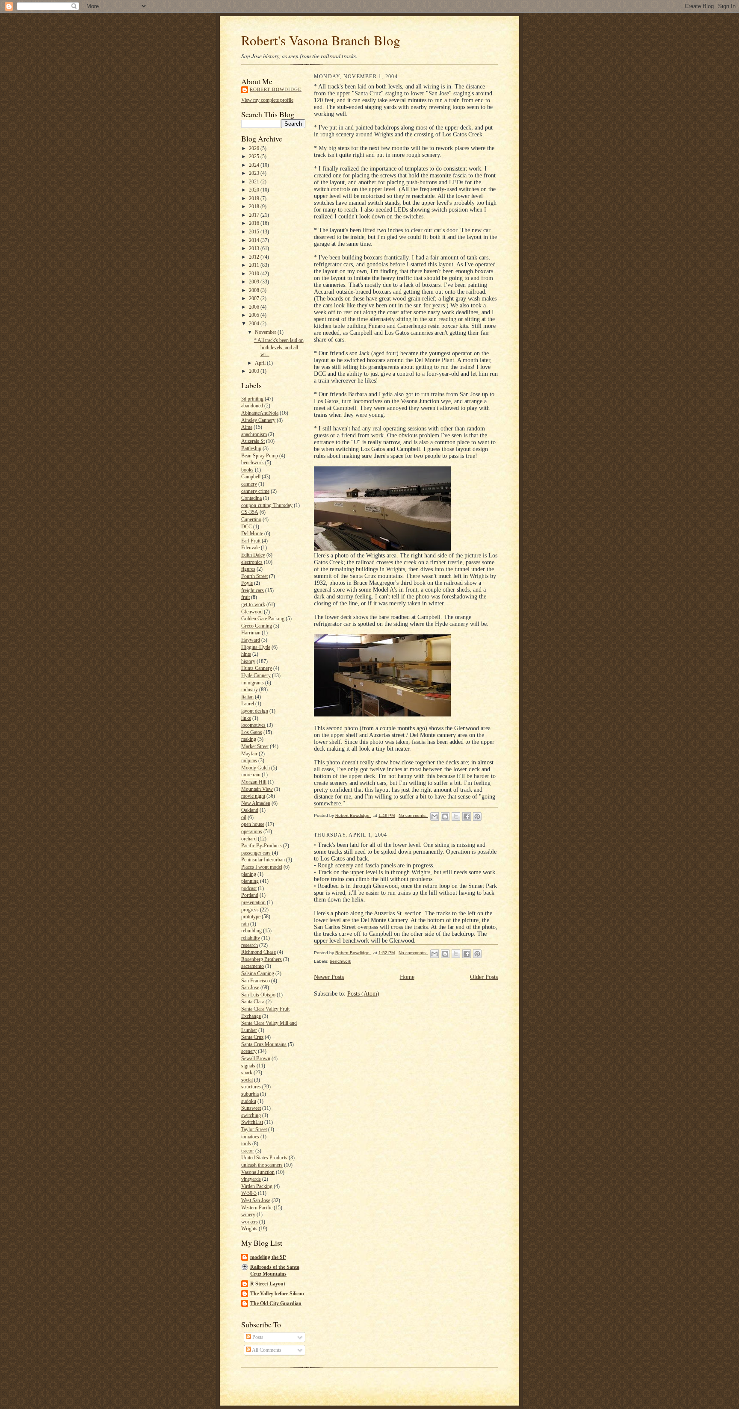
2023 (254, 173)
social (247, 1080)
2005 (254, 315)
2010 (254, 274)
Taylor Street (254, 1129)
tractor (247, 1151)
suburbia (250, 1094)
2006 (254, 307)
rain (245, 924)
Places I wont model (261, 867)
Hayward (250, 640)
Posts (257, 1337)
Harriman (250, 633)
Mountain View (257, 789)
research (249, 945)
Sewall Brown (255, 1058)
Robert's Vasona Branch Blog (320, 40)
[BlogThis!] (445, 816)
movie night (253, 796)
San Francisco (255, 981)
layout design (254, 711)
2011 (254, 265)
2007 (254, 298)
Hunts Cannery (256, 668)
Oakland (249, 810)
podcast (249, 888)
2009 (254, 282)
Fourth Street (254, 576)
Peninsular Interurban (263, 860)
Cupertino (251, 519)
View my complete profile (267, 100)
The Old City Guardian (276, 1303)
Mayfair (249, 754)
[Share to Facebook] (466, 816)
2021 (254, 182)
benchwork (252, 463)
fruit (245, 597)
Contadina (251, 498)
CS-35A (249, 512)
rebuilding (251, 931)
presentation (253, 902)
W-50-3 (249, 1193)
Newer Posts (329, 977)
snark (246, 1073)
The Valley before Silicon (277, 1294)
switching (251, 1115)
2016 (254, 223)
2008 (254, 290)
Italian (247, 697)
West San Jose (255, 1200)
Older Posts (484, 977)
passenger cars (256, 853)
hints (246, 654)
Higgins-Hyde (255, 647)
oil (243, 817)
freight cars (252, 590)
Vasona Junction (258, 1172)
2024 (254, 165)
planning (250, 881)
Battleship (251, 448)
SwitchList (252, 1122)
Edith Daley (253, 555)
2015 (254, 232)
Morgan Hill (253, 782)
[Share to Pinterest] (477, 816)
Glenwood (252, 612)
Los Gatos (251, 732)
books (247, 470)
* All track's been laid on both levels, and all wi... (279, 347)
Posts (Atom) (363, 993)
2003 (254, 371)
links (246, 718)
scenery (249, 1051)
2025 (254, 156)
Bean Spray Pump (259, 456)
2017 (254, 215)
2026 (254, 148)
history (248, 661)
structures (251, 1087)
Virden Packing (256, 1186)
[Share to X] (456, 816)
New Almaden (255, 803)
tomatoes (250, 1137)
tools (246, 1144)
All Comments (266, 1350)
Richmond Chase (258, 952)
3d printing (252, 399)
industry (249, 690)
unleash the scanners (262, 1165)
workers (249, 1222)
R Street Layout (267, 1284)
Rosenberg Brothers (261, 959)
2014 (254, 240)
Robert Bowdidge (276, 89)
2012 (254, 257)
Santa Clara (252, 1002)
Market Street (255, 746)
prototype (250, 917)
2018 (254, 206)
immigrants (252, 683)
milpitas (249, 760)
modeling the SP (268, 1257)
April (261, 363)
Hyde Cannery (256, 675)
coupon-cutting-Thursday (267, 505)
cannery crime (255, 491)
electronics (252, 562)
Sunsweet (251, 1108)
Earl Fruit (250, 541)
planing (248, 874)
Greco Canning (256, 626)
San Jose (250, 987)
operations (251, 831)
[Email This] (434, 816)
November (266, 332)
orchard (249, 839)
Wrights (249, 1229)
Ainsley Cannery (258, 420)
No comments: (413, 815)
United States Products (264, 1158)
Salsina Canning (257, 973)
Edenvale (250, 548)
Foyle (247, 583)
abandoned (252, 406)
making (248, 739)
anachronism (254, 434)
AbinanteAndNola (259, 413)
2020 (254, 190)
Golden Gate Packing (262, 619)
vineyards (251, 1179)
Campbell (250, 477)
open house (252, 824)
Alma (246, 427)
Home (407, 977)
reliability (250, 938)
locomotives (253, 725)
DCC (246, 527)
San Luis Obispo (258, 995)
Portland (249, 895)
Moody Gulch (255, 768)
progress (250, 910)
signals (248, 1066)
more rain (250, 775)
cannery (249, 484)
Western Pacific (256, 1208)
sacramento (252, 966)
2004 (254, 324)
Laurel (247, 704)
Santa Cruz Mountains (264, 1044)
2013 (254, 248)
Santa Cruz (252, 1037)
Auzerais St (253, 441)
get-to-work (253, 604)
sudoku (248, 1101)
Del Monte (252, 533)
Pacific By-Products (261, 846)
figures (248, 569)
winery (248, 1214)
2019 (254, 198)
